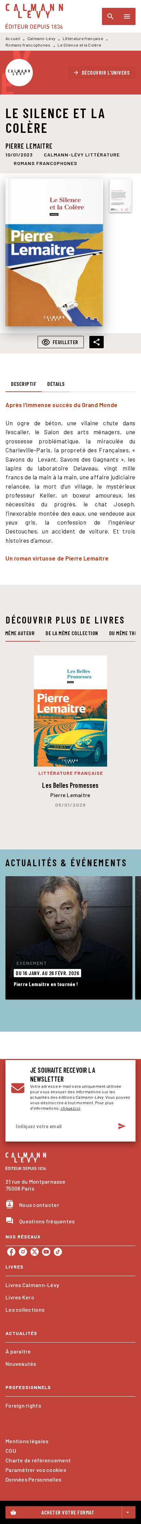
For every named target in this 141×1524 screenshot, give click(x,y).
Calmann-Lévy (41, 38)
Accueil (12, 38)
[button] (102, 72)
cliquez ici (70, 1108)
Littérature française (83, 38)
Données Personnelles (33, 1479)
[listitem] (11, 1252)
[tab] (23, 384)
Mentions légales (26, 1441)
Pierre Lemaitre (29, 146)
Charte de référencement (38, 1460)
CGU (10, 1450)
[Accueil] (34, 16)
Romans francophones (28, 44)
